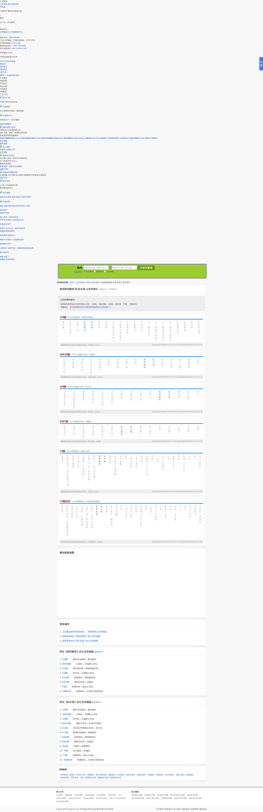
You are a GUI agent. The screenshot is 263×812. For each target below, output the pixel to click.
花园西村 (135, 326)
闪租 (82, 777)
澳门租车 (74, 777)
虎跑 (152, 457)
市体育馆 (118, 363)
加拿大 (29, 197)
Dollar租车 (101, 795)
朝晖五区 (64, 430)
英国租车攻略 (166, 798)
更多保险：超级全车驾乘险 (11, 166)
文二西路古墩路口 (170, 331)
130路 (65, 659)
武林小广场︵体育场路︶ (89, 469)
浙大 (198, 393)
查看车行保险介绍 (7, 149)
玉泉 (198, 361)
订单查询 (3, 4)
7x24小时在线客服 (7, 61)
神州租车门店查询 (67, 775)
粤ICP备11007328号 (105, 809)
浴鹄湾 (142, 458)
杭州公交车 (81, 775)
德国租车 (112, 775)
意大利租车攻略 (138, 798)
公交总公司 (78, 461)
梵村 (179, 457)
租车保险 (3, 141)
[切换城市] (78, 272)
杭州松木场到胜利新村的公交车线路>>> (95, 307)
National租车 (61, 798)
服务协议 (203, 809)
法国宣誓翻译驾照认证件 (31, 138)
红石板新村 (83, 432)
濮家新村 (73, 363)
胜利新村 (85, 326)
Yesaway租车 (88, 798)
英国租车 (160, 775)
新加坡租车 (65, 777)
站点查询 (110, 272)
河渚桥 (192, 325)
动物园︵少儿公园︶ (147, 466)
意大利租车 (169, 775)
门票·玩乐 (4, 94)
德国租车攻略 (192, 795)
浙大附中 (171, 363)
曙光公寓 (180, 363)
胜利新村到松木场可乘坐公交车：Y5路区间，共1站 (81, 542)
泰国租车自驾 (115, 777)
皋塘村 (62, 458)
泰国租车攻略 (162, 795)
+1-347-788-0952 (18, 46)
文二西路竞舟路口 (163, 331)
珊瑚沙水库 (173, 461)
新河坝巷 (93, 430)
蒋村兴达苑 (199, 327)
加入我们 (177, 809)
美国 (2, 197)
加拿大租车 (180, 775)
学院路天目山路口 (120, 331)
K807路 (65, 682)
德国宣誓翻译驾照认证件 (10, 138)
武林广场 (127, 363)
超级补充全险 (8, 155)
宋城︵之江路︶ (184, 464)
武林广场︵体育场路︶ (87, 518)
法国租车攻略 (149, 795)
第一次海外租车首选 (11, 75)
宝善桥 (109, 362)
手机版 (2, 7)
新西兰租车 (141, 775)
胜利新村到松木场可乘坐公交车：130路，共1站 (80, 345)
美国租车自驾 (90, 777)
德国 (24, 197)
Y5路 (64, 686)
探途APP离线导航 (10, 172)
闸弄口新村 (82, 365)
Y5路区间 (66, 691)
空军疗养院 (136, 461)
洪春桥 (169, 429)
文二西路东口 (149, 328)
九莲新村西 (127, 327)
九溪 (168, 457)
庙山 (195, 457)
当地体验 (6, 107)
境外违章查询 (13, 4)
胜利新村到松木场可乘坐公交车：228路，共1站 (80, 412)
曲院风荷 (189, 363)
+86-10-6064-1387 (19, 48)
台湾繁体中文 (5, 32)
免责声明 (194, 809)
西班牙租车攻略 (195, 798)
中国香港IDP (124, 138)
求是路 (106, 325)
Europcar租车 (101, 798)
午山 (189, 457)
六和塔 (158, 458)
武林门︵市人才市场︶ (94, 468)
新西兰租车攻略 (180, 798)
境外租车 (3, 67)
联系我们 (168, 809)
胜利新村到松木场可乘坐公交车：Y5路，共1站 (80, 491)
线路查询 (99, 272)
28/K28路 (66, 664)
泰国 (14, 197)
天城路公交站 (64, 366)
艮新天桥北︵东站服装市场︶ (68, 471)
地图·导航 (4, 169)
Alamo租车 (78, 795)
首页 (72, 282)
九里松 (179, 429)
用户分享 (3, 178)
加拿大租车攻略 (152, 798)
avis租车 (59, 795)
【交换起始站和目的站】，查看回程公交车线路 (84, 631)
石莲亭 (188, 429)
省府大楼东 (70, 327)
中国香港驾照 (112, 138)
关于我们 (159, 809)
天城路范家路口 (74, 399)
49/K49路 (66, 723)
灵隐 (198, 428)
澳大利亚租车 (101, 775)
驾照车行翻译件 (151, 138)
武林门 (136, 362)
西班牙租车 (130, 775)
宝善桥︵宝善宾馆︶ (83, 466)
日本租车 (121, 775)
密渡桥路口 (102, 432)
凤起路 (63, 325)
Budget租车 (90, 795)
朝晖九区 (74, 430)
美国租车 (91, 775)
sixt (119, 795)
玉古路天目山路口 (113, 331)
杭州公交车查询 (93, 282)
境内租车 (3, 69)
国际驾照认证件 (9, 127)
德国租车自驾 (103, 777)
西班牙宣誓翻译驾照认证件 (52, 138)
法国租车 (151, 775)
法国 (28, 206)
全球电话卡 (7, 115)
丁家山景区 (131, 461)
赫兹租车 (68, 795)
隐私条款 (185, 809)
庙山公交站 (200, 461)
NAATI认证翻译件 (100, 138)
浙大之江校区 (163, 462)
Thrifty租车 (112, 795)
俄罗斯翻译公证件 (70, 138)
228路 (65, 673)
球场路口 (195, 510)
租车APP (3, 210)
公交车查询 (80, 282)
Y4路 (65, 750)
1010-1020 (16, 43)
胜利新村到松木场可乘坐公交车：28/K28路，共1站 (81, 377)
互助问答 (6, 202)
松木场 (92, 325)
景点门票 (6, 98)
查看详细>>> (99, 652)
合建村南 (185, 326)
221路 (65, 668)
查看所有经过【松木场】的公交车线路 (80, 641)
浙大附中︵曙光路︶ (115, 466)
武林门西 (78, 326)
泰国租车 (190, 775)
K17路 (65, 732)
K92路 (65, 746)
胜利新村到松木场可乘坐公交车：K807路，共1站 (81, 441)
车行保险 (6, 147)
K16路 (65, 728)
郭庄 (126, 457)
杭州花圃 (120, 460)
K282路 (65, 677)
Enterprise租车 (75, 798)
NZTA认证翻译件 (85, 138)
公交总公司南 (91, 366)
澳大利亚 (7, 197)
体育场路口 (100, 365)
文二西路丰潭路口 (156, 331)
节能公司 (142, 326)
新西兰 (18, 197)
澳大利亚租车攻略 (177, 795)
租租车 (2, 64)
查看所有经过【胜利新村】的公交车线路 (81, 636)
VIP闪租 (3, 72)
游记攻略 (6, 193)
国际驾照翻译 (5, 124)
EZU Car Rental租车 (117, 798)
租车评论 (6, 181)
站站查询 (89, 272)
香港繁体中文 (16, 32)
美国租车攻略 (137, 795)
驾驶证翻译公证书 (137, 138)
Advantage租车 (62, 801)
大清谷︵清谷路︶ (200, 515)
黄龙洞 (99, 325)
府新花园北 (178, 327)
